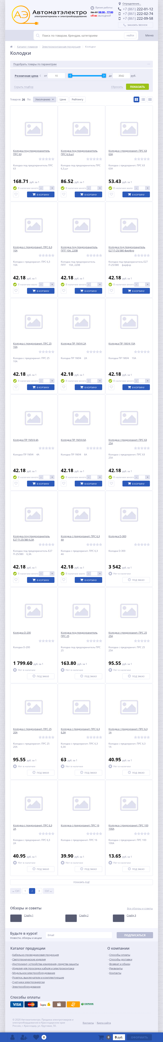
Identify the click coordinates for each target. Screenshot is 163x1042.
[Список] (143, 99)
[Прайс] (150, 99)
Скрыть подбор (23, 87)
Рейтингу (77, 99)
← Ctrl (15, 891)
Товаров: (15, 99)
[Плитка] (136, 99)
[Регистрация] (23, 1037)
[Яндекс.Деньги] (45, 1004)
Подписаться (135, 935)
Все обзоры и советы (140, 908)
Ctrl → (48, 891)
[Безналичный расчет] (73, 1004)
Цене (63, 99)
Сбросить (117, 87)
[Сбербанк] (87, 1004)
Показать (137, 87)
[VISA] (16, 1004)
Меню (149, 35)
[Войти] (12, 1037)
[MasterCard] (31, 1004)
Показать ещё (81, 882)
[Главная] (11, 46)
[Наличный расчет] (59, 1004)
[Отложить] (16, 194)
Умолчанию (42, 99)
